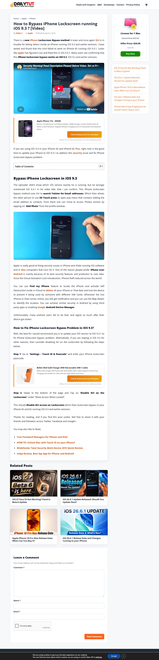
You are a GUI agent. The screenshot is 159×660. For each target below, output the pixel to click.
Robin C (19, 33)
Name (17, 600)
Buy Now (130, 53)
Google (41, 307)
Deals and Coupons (85, 4)
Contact (120, 4)
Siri (97, 40)
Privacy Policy (133, 4)
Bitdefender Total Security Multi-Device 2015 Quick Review (50, 447)
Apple (24, 18)
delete (49, 290)
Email (17, 611)
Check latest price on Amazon (84, 134)
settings (99, 657)
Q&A (99, 4)
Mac (23, 269)
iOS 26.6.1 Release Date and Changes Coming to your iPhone (82, 539)
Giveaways (109, 4)
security (77, 152)
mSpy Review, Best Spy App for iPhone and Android (45, 453)
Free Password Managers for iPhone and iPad (42, 436)
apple (21, 52)
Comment (19, 567)
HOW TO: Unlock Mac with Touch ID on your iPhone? (46, 442)
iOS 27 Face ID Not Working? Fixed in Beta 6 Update (31, 500)
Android (18, 274)
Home (16, 18)
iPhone (34, 40)
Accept (114, 656)
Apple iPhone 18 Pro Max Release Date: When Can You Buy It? (32, 539)
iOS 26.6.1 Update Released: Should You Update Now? (83, 500)
